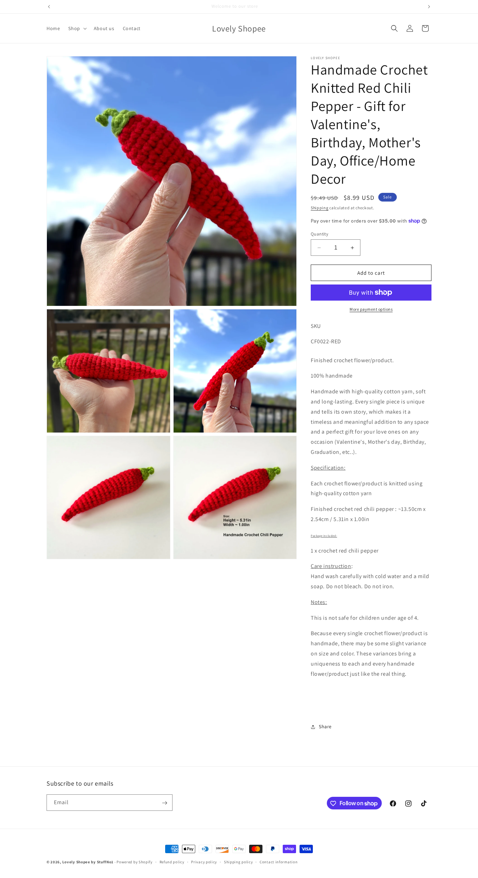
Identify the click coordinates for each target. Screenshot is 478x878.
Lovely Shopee (76, 861)
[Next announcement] (429, 6)
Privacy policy (204, 861)
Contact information (278, 861)
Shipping (320, 207)
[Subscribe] (164, 803)
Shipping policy (238, 861)
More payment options (371, 309)
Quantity (319, 234)
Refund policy (172, 861)
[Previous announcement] (49, 6)
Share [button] (325, 726)
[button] (76, 28)
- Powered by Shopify (133, 861)
